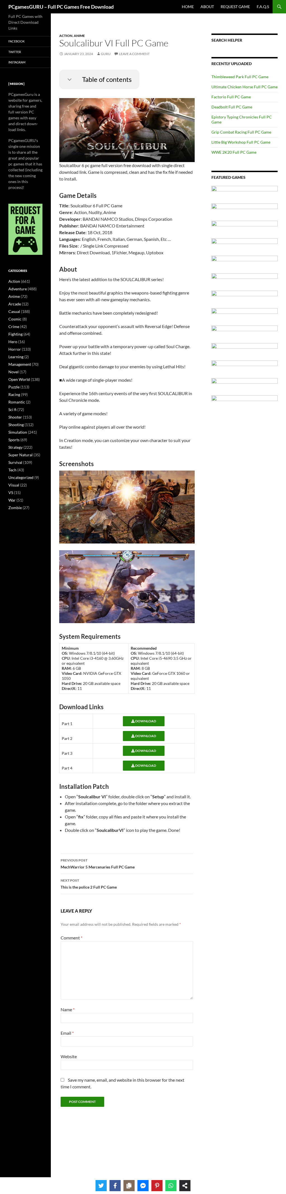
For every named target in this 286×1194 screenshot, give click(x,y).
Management (19, 364)
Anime (79, 36)
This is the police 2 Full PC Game (89, 883)
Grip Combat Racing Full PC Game (241, 132)
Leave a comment (134, 54)
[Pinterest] (157, 1185)
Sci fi (12, 409)
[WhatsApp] (171, 1185)
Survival (15, 462)
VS (10, 492)
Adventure (17, 288)
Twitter (14, 52)
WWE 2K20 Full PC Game (233, 152)
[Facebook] (115, 1185)
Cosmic (15, 319)
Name (68, 1009)
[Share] (184, 1185)
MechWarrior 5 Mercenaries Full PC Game (98, 863)
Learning (15, 356)
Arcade (14, 304)
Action (65, 36)
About (207, 6)
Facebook (16, 41)
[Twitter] (101, 1185)
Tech (12, 469)
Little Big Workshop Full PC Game (240, 142)
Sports (14, 439)
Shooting (16, 424)
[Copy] (129, 1185)
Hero (12, 341)
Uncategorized (21, 477)
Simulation (17, 432)
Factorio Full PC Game (231, 96)
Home (188, 6)
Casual (14, 311)
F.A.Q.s (263, 6)
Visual (13, 485)
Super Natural (20, 454)
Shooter (15, 417)
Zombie (15, 507)
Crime (13, 326)
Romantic (16, 402)
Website (69, 1056)
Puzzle (14, 386)
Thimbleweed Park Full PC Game (239, 76)
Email (67, 1033)
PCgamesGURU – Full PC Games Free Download (61, 7)
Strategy (15, 447)
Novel (13, 371)
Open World (19, 379)
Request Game (235, 6)
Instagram (16, 62)
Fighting (15, 334)
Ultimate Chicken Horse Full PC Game (244, 86)
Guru (106, 54)
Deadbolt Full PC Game (231, 107)
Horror (14, 349)
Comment (71, 937)
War (12, 500)
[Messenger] (143, 1185)
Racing (14, 394)
